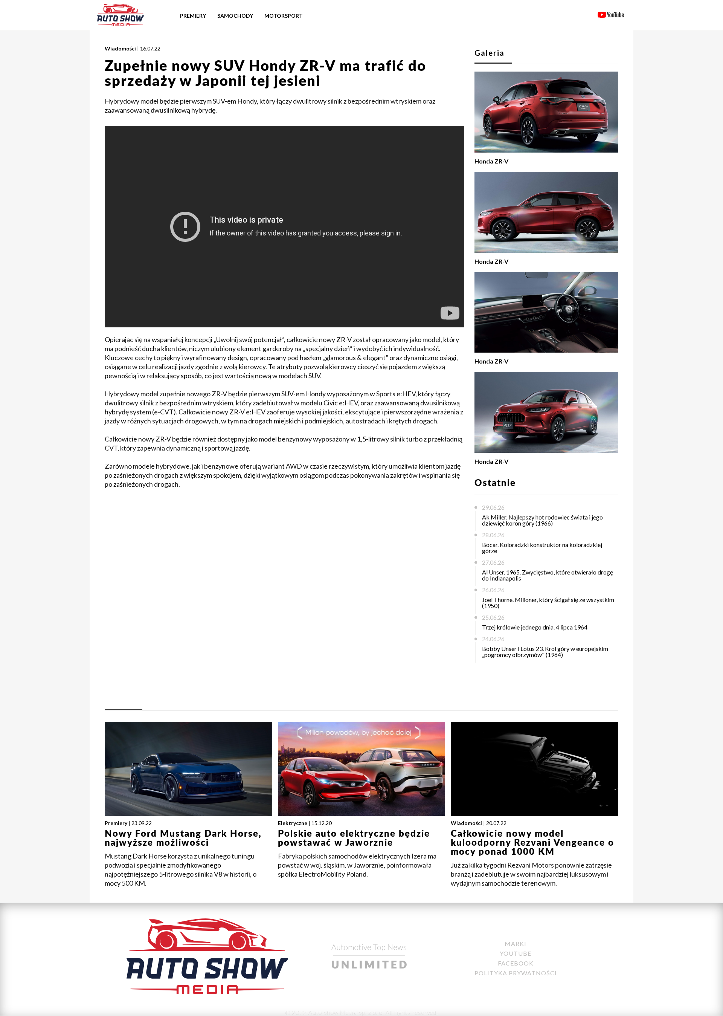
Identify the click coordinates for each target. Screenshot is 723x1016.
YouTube (515, 953)
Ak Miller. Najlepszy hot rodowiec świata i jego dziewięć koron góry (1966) (542, 520)
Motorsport (283, 15)
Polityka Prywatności (515, 972)
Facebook (516, 963)
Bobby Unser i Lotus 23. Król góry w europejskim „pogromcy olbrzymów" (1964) (545, 651)
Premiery (193, 15)
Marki (515, 943)
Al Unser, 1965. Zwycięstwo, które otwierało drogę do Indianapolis (547, 575)
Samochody (235, 15)
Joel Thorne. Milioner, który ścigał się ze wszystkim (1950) (548, 602)
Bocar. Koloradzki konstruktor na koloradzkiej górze (542, 547)
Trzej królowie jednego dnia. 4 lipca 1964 (534, 627)
